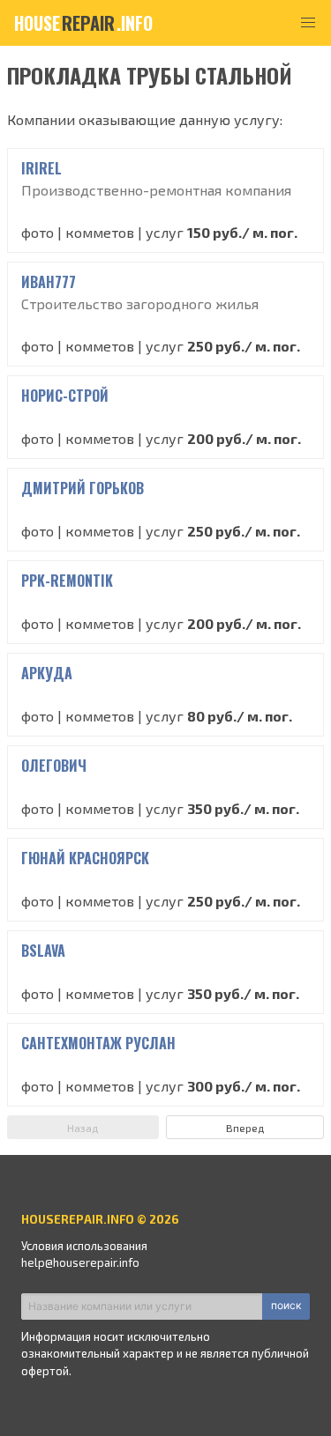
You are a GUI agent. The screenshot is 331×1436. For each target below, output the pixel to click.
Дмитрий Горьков (82, 488)
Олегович (54, 765)
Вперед (245, 1127)
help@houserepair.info (80, 1262)
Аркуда (46, 673)
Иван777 (48, 281)
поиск (286, 1305)
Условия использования (84, 1246)
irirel (41, 168)
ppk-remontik (67, 580)
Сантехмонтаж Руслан (98, 1043)
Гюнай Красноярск (85, 858)
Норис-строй (65, 395)
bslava (43, 950)
